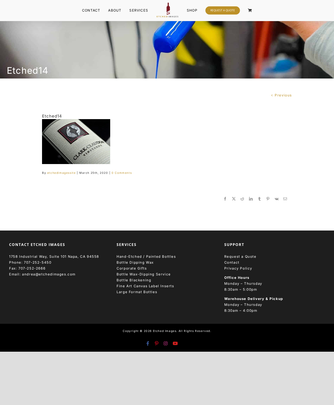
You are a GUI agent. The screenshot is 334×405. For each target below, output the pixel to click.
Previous (283, 95)
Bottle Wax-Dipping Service (144, 274)
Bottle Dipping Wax (135, 262)
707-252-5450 (37, 262)
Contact (231, 262)
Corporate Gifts (132, 268)
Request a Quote (240, 256)
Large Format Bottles (137, 292)
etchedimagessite (61, 172)
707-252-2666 (31, 268)
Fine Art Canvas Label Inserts (145, 286)
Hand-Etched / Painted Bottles (146, 256)
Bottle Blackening (134, 280)
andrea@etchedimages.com (49, 274)
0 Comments (122, 172)
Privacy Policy (238, 268)
